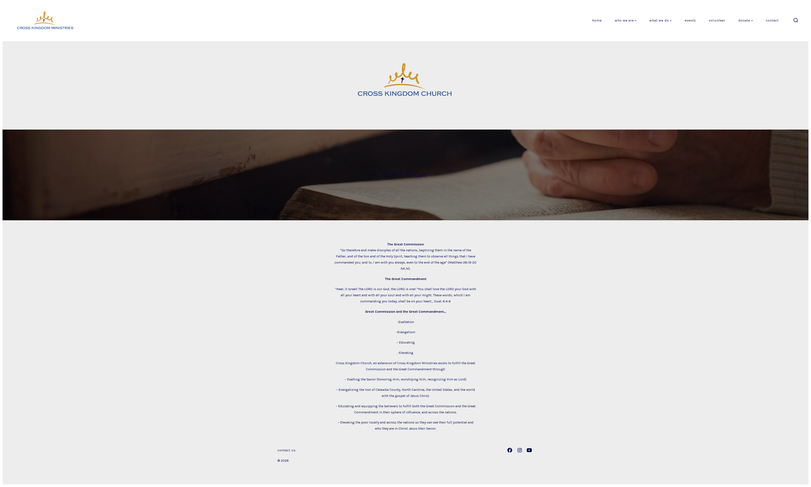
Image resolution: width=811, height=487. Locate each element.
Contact (772, 20)
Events (690, 20)
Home (597, 20)
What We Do (659, 20)
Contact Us (287, 450)
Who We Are (624, 20)
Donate (744, 20)
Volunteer (717, 20)
